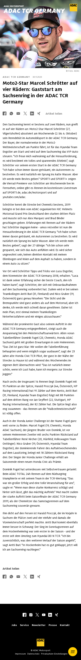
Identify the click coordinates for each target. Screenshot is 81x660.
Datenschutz (33, 653)
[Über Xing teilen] (39, 113)
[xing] (56, 615)
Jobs (14, 625)
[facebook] (24, 615)
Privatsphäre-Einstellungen (54, 653)
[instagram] (31, 615)
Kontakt (65, 625)
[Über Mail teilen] (18, 113)
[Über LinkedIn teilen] (32, 113)
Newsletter (39, 625)
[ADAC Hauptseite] (73, 10)
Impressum (20, 653)
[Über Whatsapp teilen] (11, 113)
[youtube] (44, 615)
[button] (72, 651)
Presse (53, 625)
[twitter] (37, 615)
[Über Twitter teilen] (25, 113)
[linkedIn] (50, 615)
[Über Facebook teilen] (4, 113)
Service (24, 625)
